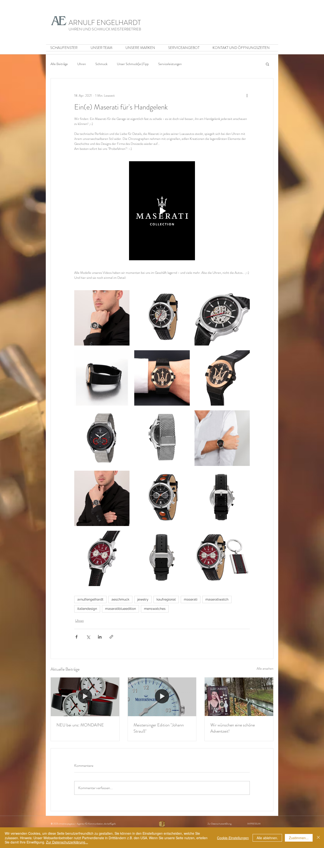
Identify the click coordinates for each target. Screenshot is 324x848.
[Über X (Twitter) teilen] (88, 637)
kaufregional (166, 599)
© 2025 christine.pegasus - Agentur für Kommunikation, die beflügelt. (84, 823)
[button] (267, 64)
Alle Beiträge (59, 64)
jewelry (142, 599)
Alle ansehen (265, 668)
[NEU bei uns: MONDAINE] (85, 696)
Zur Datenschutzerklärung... (67, 842)
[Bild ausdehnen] (102, 318)
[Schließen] (318, 837)
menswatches (155, 609)
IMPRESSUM (254, 823)
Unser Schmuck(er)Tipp (133, 64)
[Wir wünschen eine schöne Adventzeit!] (239, 696)
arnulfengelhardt (90, 599)
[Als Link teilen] (111, 637)
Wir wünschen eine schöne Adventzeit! (232, 728)
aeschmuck (120, 599)
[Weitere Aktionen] (247, 95)
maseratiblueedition (120, 609)
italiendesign (87, 609)
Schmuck (101, 64)
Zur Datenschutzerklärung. (227, 823)
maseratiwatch (216, 599)
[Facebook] (162, 824)
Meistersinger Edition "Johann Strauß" (159, 728)
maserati (190, 599)
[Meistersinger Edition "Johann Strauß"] (162, 696)
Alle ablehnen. (267, 837)
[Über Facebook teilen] (76, 637)
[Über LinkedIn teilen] (99, 637)
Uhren (81, 64)
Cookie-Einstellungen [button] (233, 837)
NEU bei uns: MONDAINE (80, 725)
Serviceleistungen (170, 64)
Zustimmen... (299, 837)
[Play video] (162, 210)
